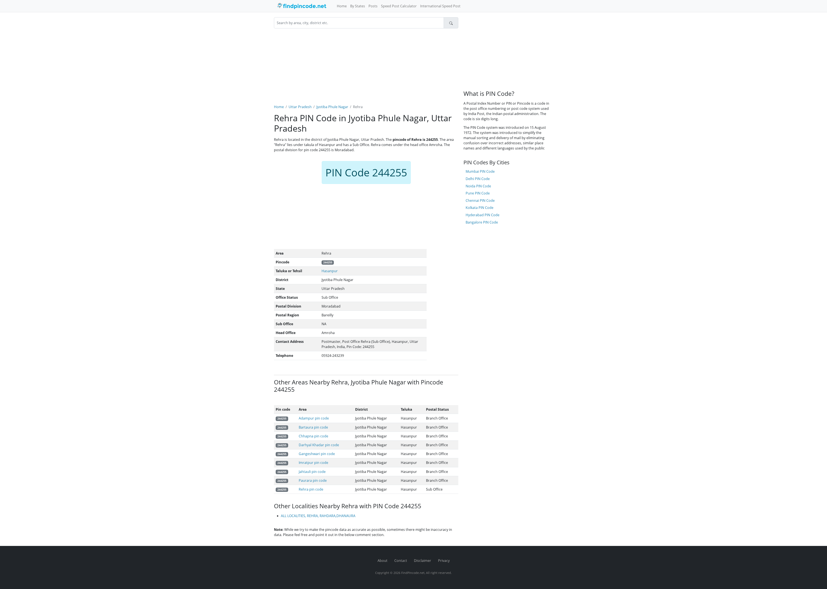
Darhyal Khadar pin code (319, 445)
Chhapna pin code (313, 436)
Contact (400, 560)
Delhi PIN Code (478, 178)
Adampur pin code (314, 418)
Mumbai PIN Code (480, 171)
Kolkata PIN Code (479, 207)
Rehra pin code (311, 489)
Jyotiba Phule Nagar (332, 106)
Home (342, 6)
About (382, 560)
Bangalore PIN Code (482, 222)
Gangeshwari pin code (317, 453)
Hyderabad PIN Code (482, 215)
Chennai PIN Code (480, 200)
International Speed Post (440, 6)
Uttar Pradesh (300, 106)
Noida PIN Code (478, 186)
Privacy (444, 560)
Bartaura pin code (313, 427)
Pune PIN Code (478, 193)
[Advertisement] (366, 64)
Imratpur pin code (313, 462)
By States (357, 6)
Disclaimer (422, 560)
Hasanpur (330, 271)
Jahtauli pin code (312, 471)
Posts (373, 6)
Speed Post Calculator (399, 6)
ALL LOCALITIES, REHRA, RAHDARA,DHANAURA (318, 515)
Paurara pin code (313, 480)
